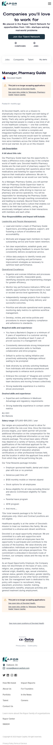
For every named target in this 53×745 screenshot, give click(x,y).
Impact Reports (28, 683)
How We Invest (9, 683)
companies (18, 59)
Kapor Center (9, 719)
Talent (5, 700)
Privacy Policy (8, 743)
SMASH (6, 724)
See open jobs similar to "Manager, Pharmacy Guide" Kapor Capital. (26, 93)
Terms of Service (20, 743)
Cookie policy (32, 646)
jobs (7, 59)
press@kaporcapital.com (17, 668)
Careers (24, 700)
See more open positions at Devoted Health (26, 623)
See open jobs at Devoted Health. (22, 89)
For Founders (27, 689)
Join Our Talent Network (26, 36)
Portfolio (7, 695)
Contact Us (8, 706)
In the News (26, 695)
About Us (7, 689)
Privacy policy (21, 646)
